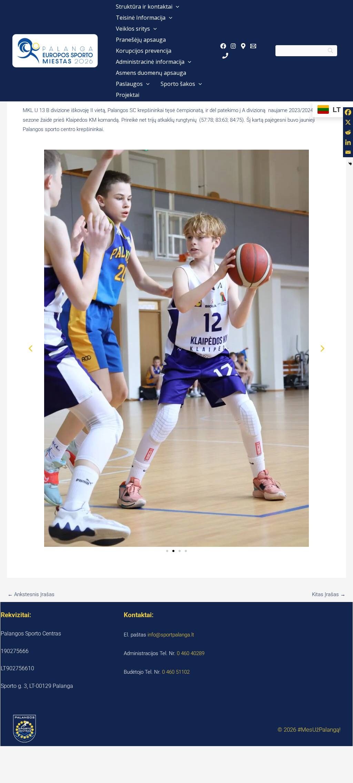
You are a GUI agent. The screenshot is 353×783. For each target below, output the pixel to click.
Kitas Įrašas (328, 594)
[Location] (243, 46)
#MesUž (308, 729)
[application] (175, 6)
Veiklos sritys (133, 28)
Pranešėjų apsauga (141, 39)
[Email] (253, 46)
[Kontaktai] (225, 56)
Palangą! (330, 729)
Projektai (127, 95)
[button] (30, 348)
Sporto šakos (178, 84)
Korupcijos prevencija (143, 50)
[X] (348, 122)
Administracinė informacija (150, 62)
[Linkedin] (348, 142)
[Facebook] (223, 46)
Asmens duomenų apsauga (151, 73)
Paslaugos (129, 84)
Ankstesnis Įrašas (31, 594)
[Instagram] (233, 46)
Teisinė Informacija (140, 17)
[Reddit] (348, 132)
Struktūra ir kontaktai (144, 6)
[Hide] (350, 164)
